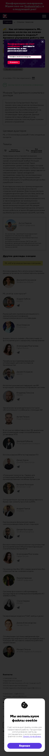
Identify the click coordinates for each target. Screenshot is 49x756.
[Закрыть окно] (42, 42)
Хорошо (24, 745)
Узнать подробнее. (32, 736)
